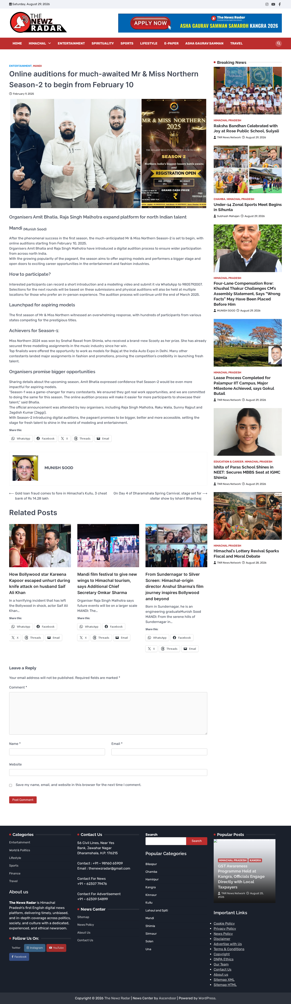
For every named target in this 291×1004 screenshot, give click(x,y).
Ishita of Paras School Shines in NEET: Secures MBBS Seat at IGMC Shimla (247, 472)
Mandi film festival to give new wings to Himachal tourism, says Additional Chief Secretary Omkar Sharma (107, 583)
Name (15, 744)
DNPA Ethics (223, 959)
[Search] (278, 43)
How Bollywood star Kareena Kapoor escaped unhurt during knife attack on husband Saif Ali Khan (39, 583)
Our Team (221, 964)
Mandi (37, 65)
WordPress (207, 998)
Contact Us (85, 940)
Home (17, 43)
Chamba (219, 199)
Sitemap (83, 917)
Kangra (255, 860)
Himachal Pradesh (227, 120)
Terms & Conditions (229, 949)
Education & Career (228, 461)
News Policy (85, 925)
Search (151, 835)
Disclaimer (222, 939)
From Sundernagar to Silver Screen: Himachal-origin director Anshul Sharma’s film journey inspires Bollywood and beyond (174, 586)
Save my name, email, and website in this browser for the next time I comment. (78, 785)
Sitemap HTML (225, 985)
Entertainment (71, 43)
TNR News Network (229, 137)
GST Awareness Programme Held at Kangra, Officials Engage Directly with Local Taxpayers (241, 876)
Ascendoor (167, 998)
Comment (18, 687)
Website (15, 764)
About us (221, 975)
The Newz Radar (117, 998)
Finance (14, 873)
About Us (83, 932)
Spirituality (103, 43)
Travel (236, 43)
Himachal (37, 43)
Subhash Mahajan (228, 216)
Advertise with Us (228, 944)
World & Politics (19, 850)
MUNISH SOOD (226, 310)
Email (116, 744)
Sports (127, 43)
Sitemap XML (224, 980)
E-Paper (171, 43)
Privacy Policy (225, 929)
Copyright (222, 954)
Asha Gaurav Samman (204, 43)
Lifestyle (148, 43)
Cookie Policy (224, 923)
